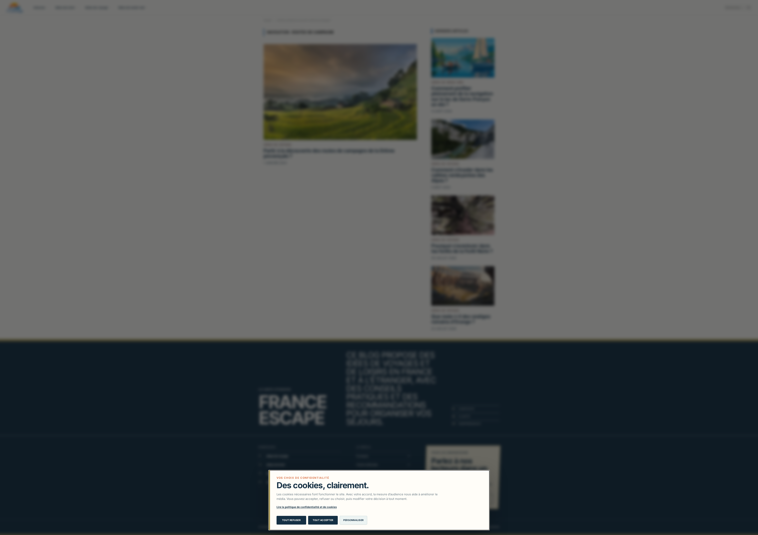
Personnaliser (353, 520)
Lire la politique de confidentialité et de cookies (307, 507)
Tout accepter (323, 520)
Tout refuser (291, 520)
